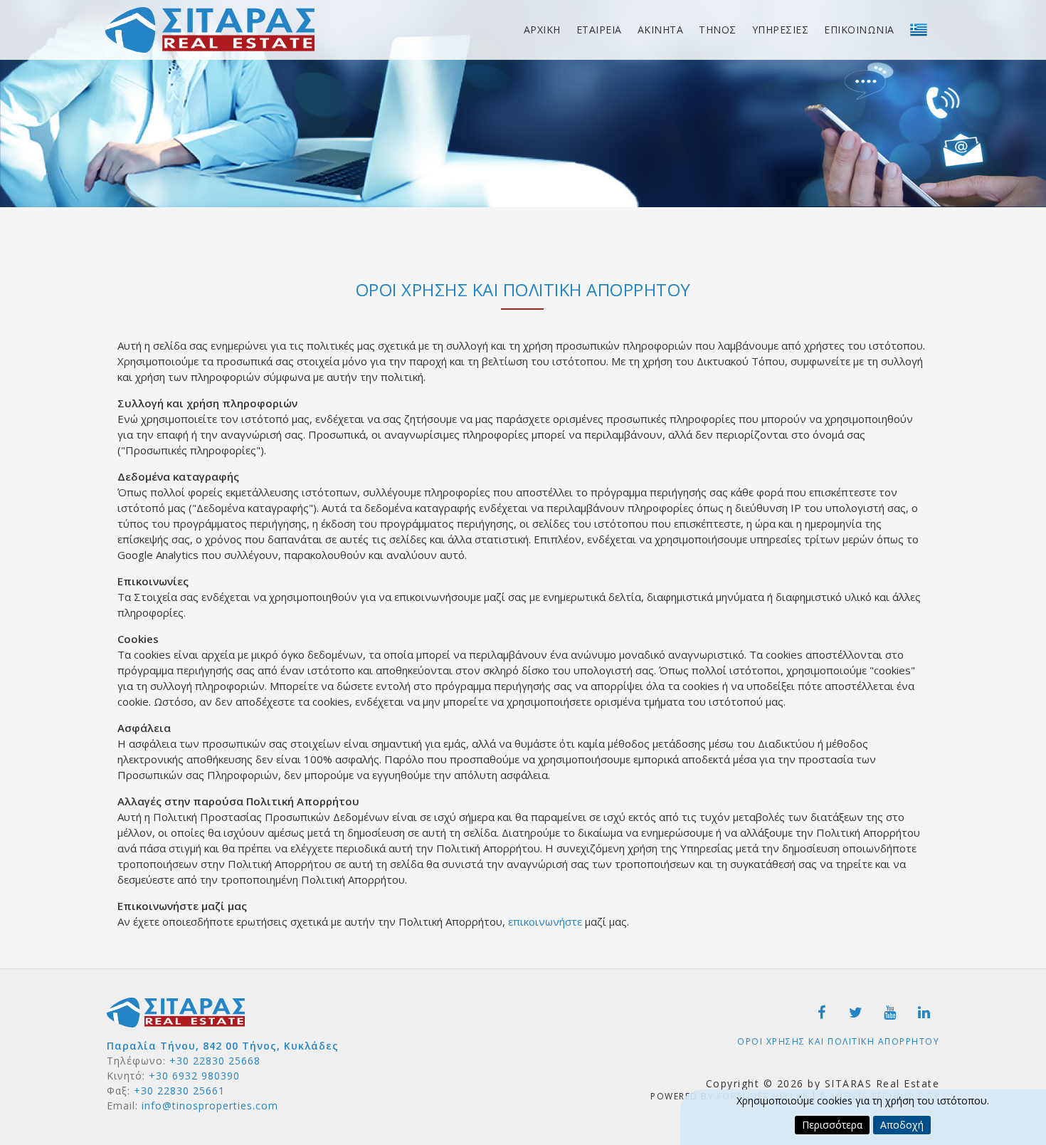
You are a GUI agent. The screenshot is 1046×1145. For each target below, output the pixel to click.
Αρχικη (542, 29)
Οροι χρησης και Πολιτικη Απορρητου (838, 1041)
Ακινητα (661, 29)
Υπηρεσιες (780, 29)
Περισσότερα (832, 1124)
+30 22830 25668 (214, 1060)
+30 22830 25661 (179, 1090)
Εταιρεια (599, 29)
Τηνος (717, 29)
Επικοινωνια (859, 29)
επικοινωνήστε (545, 921)
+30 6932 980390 (194, 1075)
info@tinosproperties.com (210, 1105)
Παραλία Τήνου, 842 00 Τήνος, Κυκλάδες (223, 1045)
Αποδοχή (902, 1124)
